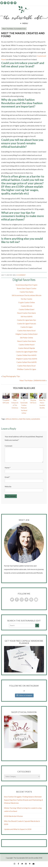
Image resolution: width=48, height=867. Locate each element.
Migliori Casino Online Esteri (27, 334)
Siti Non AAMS (26, 316)
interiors (14, 419)
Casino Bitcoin (26, 306)
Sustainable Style (20, 29)
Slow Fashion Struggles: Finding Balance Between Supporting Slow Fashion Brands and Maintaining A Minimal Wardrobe (23, 800)
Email (7, 477)
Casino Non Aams (26, 292)
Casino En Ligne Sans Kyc (26, 320)
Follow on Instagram (25, 695)
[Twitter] (22, 863)
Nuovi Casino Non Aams (26, 313)
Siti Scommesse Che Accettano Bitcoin (26, 295)
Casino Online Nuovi (26, 344)
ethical (8, 419)
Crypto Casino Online (26, 302)
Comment (8, 446)
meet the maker (24, 419)
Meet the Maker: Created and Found (23, 35)
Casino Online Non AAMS (26, 355)
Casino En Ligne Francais (26, 323)
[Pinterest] (26, 863)
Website (8, 486)
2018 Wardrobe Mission (13, 816)
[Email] (33, 863)
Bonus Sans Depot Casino (26, 288)
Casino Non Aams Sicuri (26, 330)
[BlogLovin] (29, 863)
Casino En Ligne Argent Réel (26, 352)
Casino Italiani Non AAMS (27, 362)
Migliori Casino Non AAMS (26, 359)
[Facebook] (18, 863)
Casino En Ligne (26, 327)
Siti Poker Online (26, 337)
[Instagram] (14, 863)
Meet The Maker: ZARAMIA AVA (33, 380)
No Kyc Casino (26, 299)
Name (7, 467)
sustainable (35, 419)
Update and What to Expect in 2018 (17, 829)
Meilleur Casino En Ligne (26, 369)
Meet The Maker (7, 29)
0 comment (21, 275)
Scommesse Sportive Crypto (26, 285)
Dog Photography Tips (11, 376)
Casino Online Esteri (26, 309)
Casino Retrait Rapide (26, 348)
